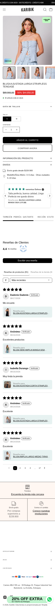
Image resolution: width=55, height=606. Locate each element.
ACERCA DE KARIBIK (8, 551)
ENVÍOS (6, 165)
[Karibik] (27, 9)
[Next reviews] (50, 196)
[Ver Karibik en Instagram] (5, 597)
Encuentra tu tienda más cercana (27, 494)
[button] (45, 10)
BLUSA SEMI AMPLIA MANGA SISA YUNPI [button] (29, 350)
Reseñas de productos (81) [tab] (16, 272)
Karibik (12, 605)
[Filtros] (6, 280)
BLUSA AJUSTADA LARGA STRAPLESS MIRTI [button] (31, 313)
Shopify (44, 605)
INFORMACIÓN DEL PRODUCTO (18, 158)
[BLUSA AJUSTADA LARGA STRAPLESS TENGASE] (9, 72)
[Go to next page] (45, 468)
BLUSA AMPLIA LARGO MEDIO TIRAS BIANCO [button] (30, 456)
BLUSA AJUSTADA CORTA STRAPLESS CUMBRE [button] (31, 386)
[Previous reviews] (5, 196)
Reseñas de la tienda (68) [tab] (42, 272)
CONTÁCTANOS (7, 568)
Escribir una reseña (27, 260)
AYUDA (5, 559)
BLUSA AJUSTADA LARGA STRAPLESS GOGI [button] (31, 421)
